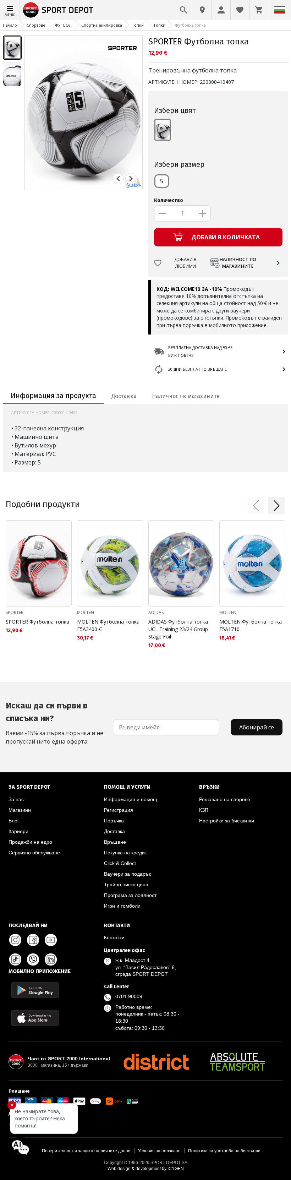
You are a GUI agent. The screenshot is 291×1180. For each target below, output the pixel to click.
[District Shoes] (156, 1062)
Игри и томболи (122, 906)
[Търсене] (183, 10)
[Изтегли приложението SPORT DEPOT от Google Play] (35, 990)
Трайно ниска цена (126, 884)
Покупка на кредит (125, 852)
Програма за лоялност (130, 895)
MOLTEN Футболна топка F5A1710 (250, 625)
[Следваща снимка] (131, 178)
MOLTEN (85, 612)
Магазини (20, 810)
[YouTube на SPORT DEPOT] (50, 940)
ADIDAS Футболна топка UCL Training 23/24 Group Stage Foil (178, 629)
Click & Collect (120, 863)
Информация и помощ (130, 799)
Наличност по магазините (237, 262)
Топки (138, 25)
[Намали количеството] (162, 213)
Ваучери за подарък (127, 874)
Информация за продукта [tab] (53, 395)
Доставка (114, 831)
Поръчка (114, 820)
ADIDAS (156, 612)
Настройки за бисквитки (226, 820)
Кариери (18, 831)
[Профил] (221, 10)
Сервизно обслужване (34, 852)
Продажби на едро (30, 842)
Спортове (36, 25)
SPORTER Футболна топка (37, 621)
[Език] (279, 10)
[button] (256, 506)
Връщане (115, 842)
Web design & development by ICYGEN (146, 1168)
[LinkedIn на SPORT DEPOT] (50, 959)
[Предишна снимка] (118, 178)
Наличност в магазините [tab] (186, 396)
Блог (14, 820)
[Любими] (240, 10)
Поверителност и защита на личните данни (86, 1150)
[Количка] (258, 10)
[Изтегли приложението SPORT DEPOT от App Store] (35, 1018)
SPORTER (165, 42)
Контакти (114, 937)
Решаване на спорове (224, 799)
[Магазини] (202, 10)
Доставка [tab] (124, 396)
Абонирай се (256, 727)
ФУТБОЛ (63, 25)
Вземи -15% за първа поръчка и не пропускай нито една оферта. (54, 723)
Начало (10, 25)
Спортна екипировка (101, 25)
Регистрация (118, 810)
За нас (16, 799)
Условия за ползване (159, 1150)
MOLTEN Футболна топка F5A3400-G (108, 625)
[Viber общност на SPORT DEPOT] (33, 959)
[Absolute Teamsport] (238, 1062)
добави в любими (185, 262)
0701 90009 (128, 996)
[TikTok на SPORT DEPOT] (15, 959)
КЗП (203, 810)
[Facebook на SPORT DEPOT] (33, 940)
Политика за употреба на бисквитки (224, 1150)
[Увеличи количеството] (202, 213)
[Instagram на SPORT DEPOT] (15, 940)
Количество (168, 200)
